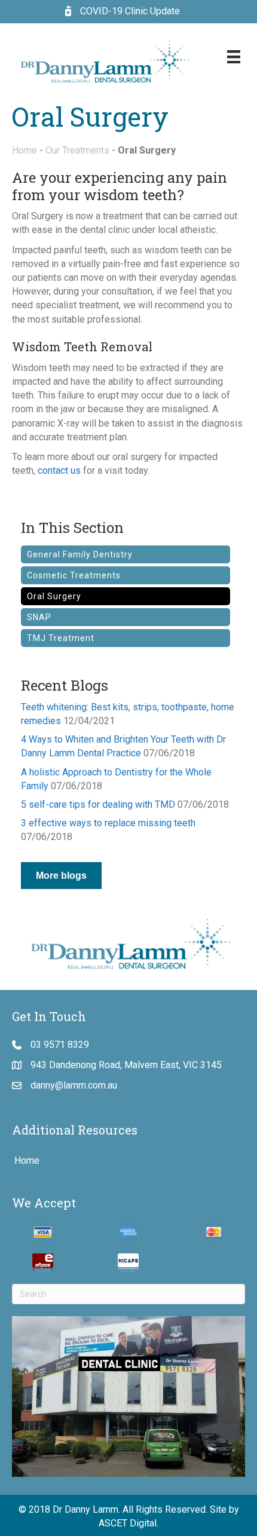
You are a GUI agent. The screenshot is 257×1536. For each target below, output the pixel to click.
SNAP (39, 617)
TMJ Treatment (60, 638)
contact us (59, 470)
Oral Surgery (54, 596)
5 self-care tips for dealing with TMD (98, 804)
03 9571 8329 (59, 1044)
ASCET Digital (128, 1523)
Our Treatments (77, 150)
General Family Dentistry (80, 554)
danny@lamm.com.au (73, 1085)
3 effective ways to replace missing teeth (108, 823)
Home (24, 150)
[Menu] (233, 57)
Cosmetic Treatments (74, 575)
